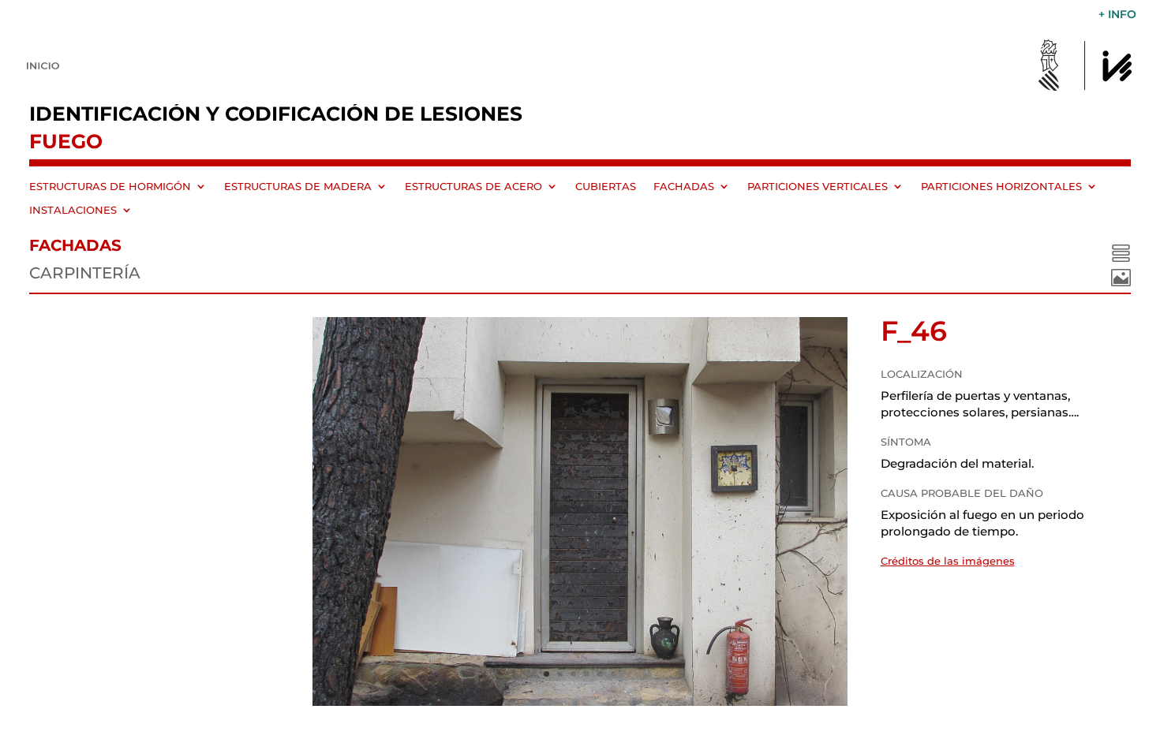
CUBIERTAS (605, 186)
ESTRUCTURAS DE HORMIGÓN (110, 186)
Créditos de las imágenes (948, 560)
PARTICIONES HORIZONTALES (1001, 186)
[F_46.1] (579, 702)
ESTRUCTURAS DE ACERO (473, 186)
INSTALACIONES (73, 210)
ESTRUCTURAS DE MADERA (298, 186)
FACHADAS (683, 186)
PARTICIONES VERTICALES (817, 186)
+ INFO (1117, 15)
